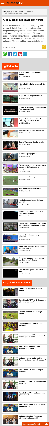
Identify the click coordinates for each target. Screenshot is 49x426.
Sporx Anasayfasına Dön (33, 424)
